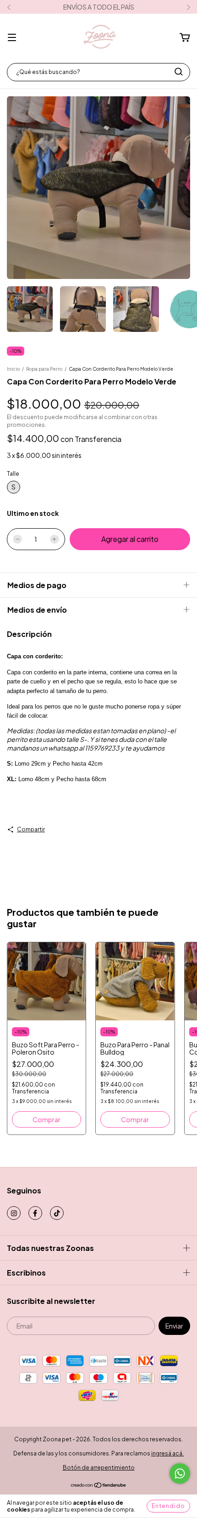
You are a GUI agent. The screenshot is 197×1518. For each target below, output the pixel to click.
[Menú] (11, 38)
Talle (13, 473)
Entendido (168, 1505)
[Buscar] (178, 71)
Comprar (46, 1119)
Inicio (13, 369)
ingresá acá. (167, 1453)
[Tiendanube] (98, 1486)
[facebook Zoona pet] (35, 1213)
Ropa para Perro (44, 369)
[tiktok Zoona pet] (57, 1213)
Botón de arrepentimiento (99, 1467)
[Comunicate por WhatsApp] (180, 1473)
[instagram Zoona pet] (14, 1213)
